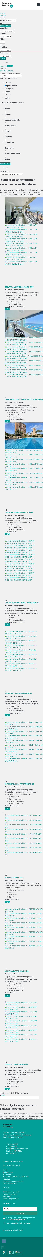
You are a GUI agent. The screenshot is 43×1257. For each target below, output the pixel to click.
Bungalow (10, 89)
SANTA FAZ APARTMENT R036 (16, 1064)
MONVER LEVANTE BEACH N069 (17, 971)
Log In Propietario (9, 1183)
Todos (8, 82)
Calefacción (9, 148)
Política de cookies (10, 1194)
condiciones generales (17, 1219)
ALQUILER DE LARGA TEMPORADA (16, 1177)
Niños (2, 39)
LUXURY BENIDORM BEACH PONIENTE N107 (22, 603)
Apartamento (11, 85)
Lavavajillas (9, 142)
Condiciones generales (11, 1192)
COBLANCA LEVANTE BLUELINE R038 (19, 287)
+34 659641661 (12, 1146)
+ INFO (7, 309)
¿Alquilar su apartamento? (13, 1181)
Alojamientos (8, 1172)
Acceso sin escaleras (13, 153)
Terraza (7, 131)
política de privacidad (27, 1218)
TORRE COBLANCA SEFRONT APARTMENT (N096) (24, 399)
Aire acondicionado (12, 120)
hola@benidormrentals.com (17, 1149)
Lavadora (8, 137)
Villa (7, 98)
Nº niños (3, 47)
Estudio (9, 95)
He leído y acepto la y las (20, 1218)
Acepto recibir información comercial (18, 1223)
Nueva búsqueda (6, 71)
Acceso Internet (11, 125)
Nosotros (6, 1179)
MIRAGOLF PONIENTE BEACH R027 (18, 693)
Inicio (5, 1170)
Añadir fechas (5, 26)
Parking (8, 114)
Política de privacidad (11, 1199)
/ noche (16, 806)
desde (7, 806)
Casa (8, 92)
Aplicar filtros (5, 164)
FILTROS (3, 15)
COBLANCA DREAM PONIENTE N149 (19, 512)
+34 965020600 (12, 1144)
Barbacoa (8, 159)
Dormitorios (5, 53)
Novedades (7, 1174)
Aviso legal (7, 1196)
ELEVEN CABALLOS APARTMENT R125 (19, 784)
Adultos (3, 33)
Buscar (2, 13)
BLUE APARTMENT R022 (14, 877)
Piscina (7, 109)
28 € (11, 806)
